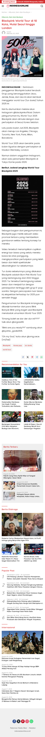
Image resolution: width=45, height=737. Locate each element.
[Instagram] (27, 722)
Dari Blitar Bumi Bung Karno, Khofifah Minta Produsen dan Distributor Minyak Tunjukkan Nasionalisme (24, 618)
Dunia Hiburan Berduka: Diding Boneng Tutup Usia (33, 404)
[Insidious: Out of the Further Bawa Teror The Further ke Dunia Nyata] (11, 372)
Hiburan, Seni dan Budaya (12, 17)
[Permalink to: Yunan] (3, 32)
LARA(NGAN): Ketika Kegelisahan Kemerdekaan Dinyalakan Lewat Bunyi (33, 382)
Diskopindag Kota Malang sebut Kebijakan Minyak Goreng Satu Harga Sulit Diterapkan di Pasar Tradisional (25, 602)
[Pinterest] (23, 722)
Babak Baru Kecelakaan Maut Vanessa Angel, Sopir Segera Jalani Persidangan (24, 594)
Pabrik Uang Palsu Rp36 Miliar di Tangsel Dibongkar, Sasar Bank (19, 477)
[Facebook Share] (23, 357)
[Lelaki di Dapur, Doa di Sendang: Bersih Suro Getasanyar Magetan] (33, 416)
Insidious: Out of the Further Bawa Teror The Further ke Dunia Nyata (11, 382)
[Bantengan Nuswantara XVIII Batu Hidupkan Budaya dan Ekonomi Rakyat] (11, 416)
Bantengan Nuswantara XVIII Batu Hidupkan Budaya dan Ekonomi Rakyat (11, 426)
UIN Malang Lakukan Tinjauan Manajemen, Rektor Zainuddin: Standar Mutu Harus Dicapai (25, 578)
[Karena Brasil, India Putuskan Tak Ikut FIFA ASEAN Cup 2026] (33, 549)
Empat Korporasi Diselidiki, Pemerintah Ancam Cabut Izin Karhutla (28, 485)
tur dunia (28, 345)
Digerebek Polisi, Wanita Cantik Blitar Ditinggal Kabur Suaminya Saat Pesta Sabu (25, 610)
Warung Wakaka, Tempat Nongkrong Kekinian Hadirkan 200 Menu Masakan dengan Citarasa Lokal (25, 586)
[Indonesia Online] (17, 6)
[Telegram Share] (37, 357)
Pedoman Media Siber (18, 728)
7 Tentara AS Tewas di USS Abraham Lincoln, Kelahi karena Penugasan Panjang (21, 676)
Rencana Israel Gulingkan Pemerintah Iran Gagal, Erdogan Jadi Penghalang (21, 659)
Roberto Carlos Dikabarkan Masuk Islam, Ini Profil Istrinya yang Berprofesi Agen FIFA (21, 539)
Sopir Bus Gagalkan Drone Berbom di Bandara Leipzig (20, 684)
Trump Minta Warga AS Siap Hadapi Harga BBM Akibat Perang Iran (20, 667)
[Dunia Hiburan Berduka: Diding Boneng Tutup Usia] (33, 394)
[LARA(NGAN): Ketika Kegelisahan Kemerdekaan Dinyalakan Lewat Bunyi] (33, 372)
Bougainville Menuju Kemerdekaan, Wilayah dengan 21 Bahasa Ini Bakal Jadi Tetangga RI (22, 700)
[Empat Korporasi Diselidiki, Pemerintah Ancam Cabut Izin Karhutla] (9, 485)
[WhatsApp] (31, 722)
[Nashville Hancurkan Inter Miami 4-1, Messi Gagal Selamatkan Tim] (11, 549)
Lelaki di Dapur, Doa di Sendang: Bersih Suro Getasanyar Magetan (33, 426)
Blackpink (6, 345)
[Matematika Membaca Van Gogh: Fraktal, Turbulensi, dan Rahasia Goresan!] (11, 394)
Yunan (9, 32)
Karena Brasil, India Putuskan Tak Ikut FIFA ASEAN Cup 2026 (32, 559)
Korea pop (18, 345)
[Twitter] (18, 722)
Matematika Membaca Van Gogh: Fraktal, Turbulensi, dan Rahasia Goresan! (11, 404)
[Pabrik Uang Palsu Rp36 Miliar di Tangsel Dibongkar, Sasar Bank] (22, 460)
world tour (7, 350)
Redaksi (32, 728)
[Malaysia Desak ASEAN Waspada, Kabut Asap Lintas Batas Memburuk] (9, 496)
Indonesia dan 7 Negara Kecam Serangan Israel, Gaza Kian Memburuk (20, 692)
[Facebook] (14, 722)
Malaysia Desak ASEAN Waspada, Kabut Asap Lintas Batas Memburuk (28, 495)
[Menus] (3, 6)
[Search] (42, 6)
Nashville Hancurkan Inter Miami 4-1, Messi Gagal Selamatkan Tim (11, 559)
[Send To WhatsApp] (41, 357)
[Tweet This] (27, 357)
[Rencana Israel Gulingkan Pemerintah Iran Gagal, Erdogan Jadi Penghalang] (22, 642)
